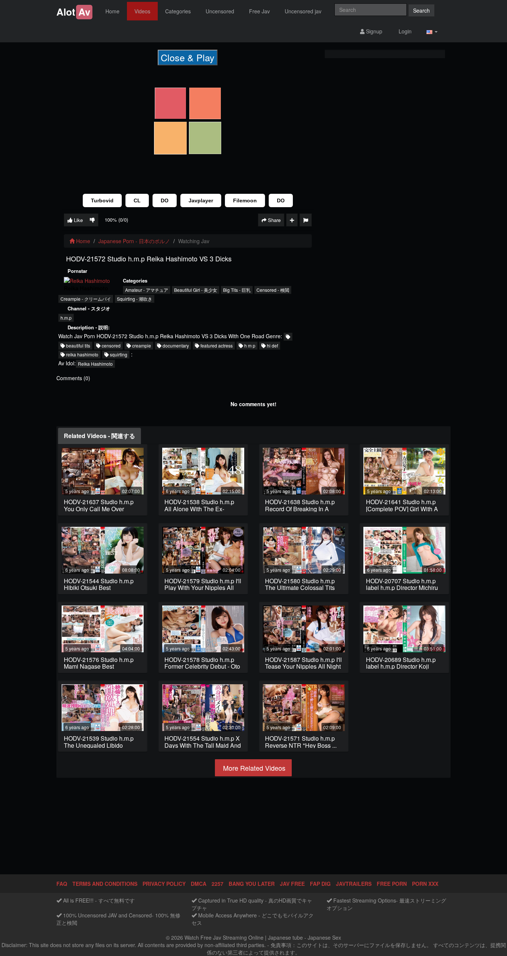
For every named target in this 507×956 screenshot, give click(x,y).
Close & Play (188, 57)
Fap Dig (320, 883)
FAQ (61, 883)
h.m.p (66, 317)
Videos (142, 11)
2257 (217, 883)
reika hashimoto (81, 354)
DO (165, 200)
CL (137, 200)
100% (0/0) (116, 219)
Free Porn (392, 883)
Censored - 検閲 (272, 290)
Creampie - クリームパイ (85, 299)
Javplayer (201, 200)
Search (421, 10)
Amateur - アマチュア (146, 290)
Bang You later (252, 883)
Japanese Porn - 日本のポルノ (134, 241)
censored (111, 345)
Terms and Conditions (104, 883)
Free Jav (259, 11)
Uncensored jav (303, 11)
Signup (373, 31)
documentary (175, 345)
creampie (141, 345)
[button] (432, 31)
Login (404, 31)
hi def (272, 345)
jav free (292, 883)
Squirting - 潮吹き (134, 299)
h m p (249, 345)
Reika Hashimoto (95, 363)
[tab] (99, 436)
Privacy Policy (164, 883)
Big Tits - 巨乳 (237, 290)
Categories (178, 11)
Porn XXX (425, 883)
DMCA (198, 883)
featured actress (216, 345)
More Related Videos (253, 768)
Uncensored (220, 11)
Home (112, 11)
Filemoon (245, 200)
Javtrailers (354, 883)
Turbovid (102, 200)
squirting (118, 354)
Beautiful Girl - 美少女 (195, 290)
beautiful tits (77, 345)
